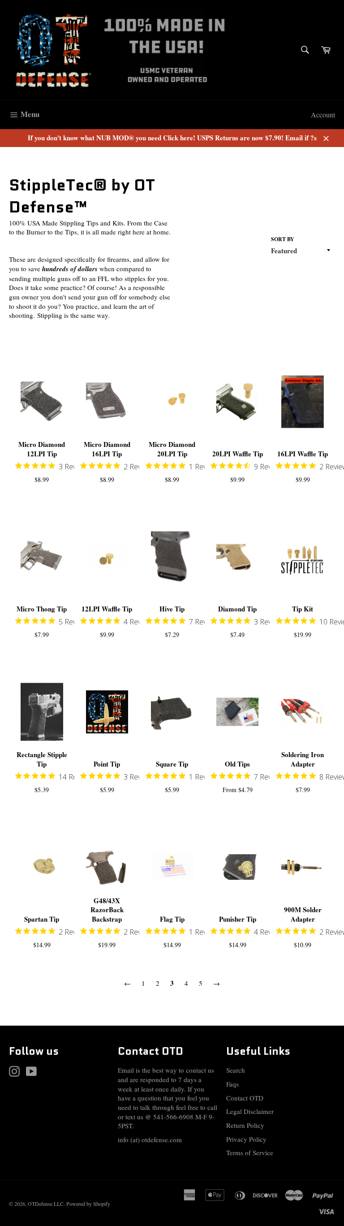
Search (235, 1070)
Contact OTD (244, 1097)
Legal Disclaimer (250, 1111)
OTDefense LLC (46, 1203)
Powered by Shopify (88, 1203)
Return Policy (245, 1125)
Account (323, 114)
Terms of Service (249, 1152)
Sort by (282, 239)
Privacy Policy (246, 1139)
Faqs (232, 1083)
